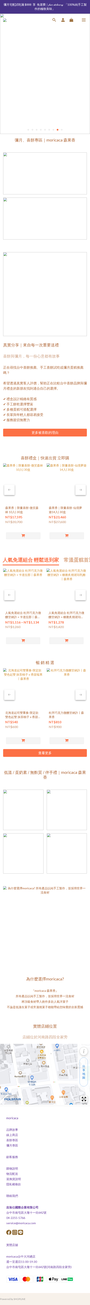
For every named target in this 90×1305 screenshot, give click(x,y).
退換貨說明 (13, 1179)
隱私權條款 (13, 1184)
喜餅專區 (12, 1140)
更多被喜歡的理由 (45, 432)
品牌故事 (12, 1129)
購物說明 (12, 1168)
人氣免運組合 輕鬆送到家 (31, 560)
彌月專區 (12, 1145)
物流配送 (12, 1173)
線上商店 (12, 1135)
